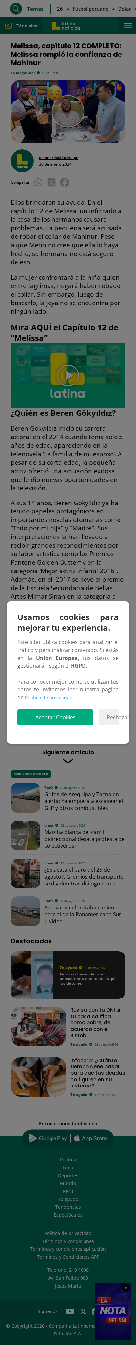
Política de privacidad (49, 697)
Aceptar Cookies (55, 717)
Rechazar (113, 717)
